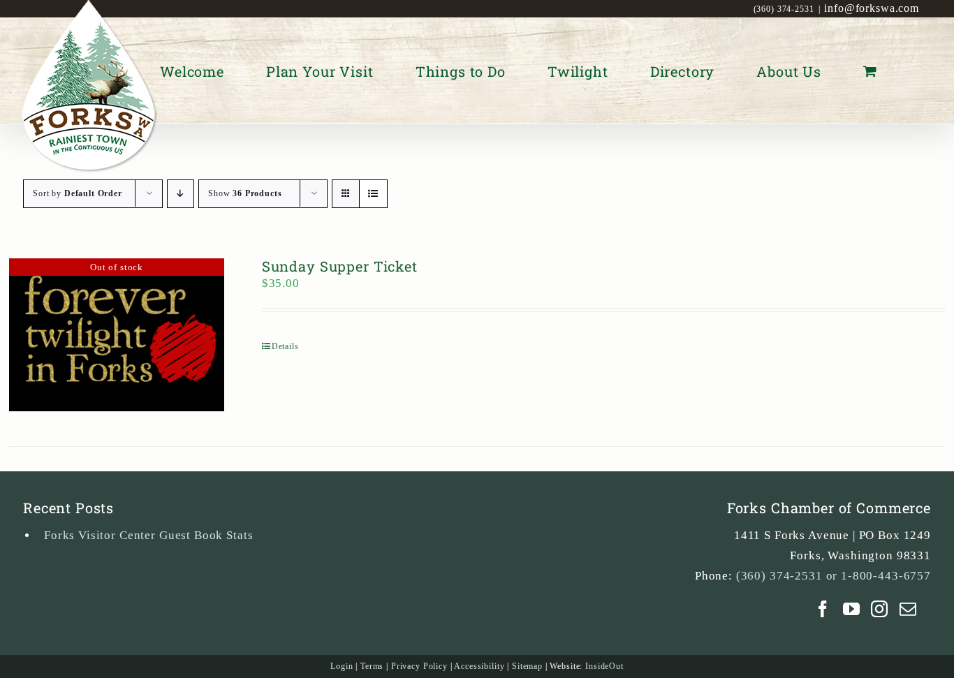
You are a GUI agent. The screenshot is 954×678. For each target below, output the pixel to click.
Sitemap (527, 666)
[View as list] (373, 193)
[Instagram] (879, 608)
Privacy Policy (419, 666)
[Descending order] (180, 193)
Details (285, 346)
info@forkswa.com (871, 8)
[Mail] (908, 608)
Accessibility (479, 666)
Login (341, 666)
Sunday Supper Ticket (340, 266)
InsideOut (604, 666)
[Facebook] (823, 608)
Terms (371, 666)
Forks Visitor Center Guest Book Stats (148, 535)
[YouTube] (851, 608)
